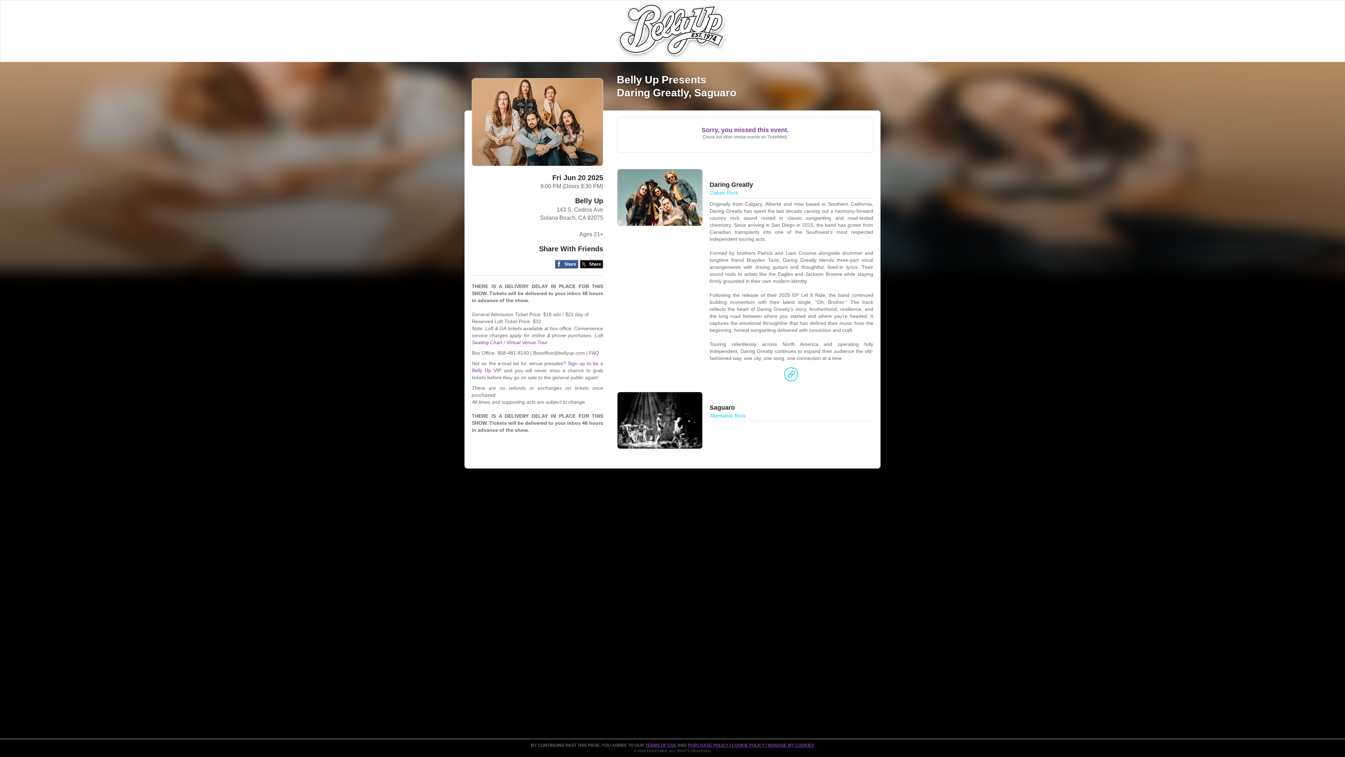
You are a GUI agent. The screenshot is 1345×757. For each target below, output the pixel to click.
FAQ (594, 353)
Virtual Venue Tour (526, 342)
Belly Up (589, 201)
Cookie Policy (749, 745)
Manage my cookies (791, 745)
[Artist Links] (791, 376)
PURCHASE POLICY (709, 745)
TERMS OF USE (661, 745)
